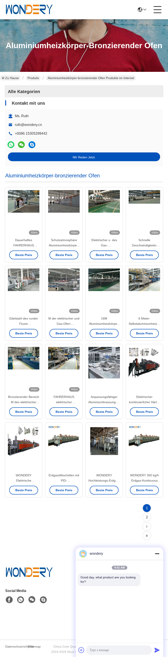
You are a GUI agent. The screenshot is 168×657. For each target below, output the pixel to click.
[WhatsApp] (11, 145)
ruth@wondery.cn (28, 125)
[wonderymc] (32, 145)
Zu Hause (12, 78)
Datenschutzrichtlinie (16, 646)
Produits (33, 78)
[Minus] (157, 553)
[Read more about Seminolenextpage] (147, 526)
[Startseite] (29, 578)
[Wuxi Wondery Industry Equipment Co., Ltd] (29, 9)
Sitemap (35, 646)
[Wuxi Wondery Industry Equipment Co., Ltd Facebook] (9, 599)
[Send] (157, 650)
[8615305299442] (20, 599)
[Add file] (81, 650)
